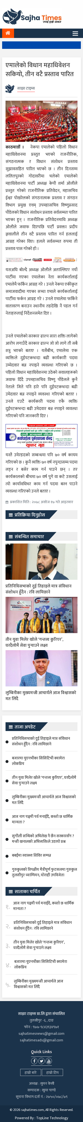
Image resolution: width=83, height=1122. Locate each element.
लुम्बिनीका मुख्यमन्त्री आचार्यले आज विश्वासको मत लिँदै (41, 695)
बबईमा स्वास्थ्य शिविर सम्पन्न (31, 855)
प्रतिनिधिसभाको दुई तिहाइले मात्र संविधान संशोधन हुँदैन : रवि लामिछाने (39, 589)
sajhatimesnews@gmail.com (41, 1033)
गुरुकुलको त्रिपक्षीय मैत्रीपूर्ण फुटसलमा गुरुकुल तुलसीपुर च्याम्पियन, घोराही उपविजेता (44, 872)
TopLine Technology (52, 1118)
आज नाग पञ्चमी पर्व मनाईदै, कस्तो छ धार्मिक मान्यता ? (42, 820)
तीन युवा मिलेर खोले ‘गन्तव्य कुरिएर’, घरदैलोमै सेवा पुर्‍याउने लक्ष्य (34, 642)
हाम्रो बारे (31, 1073)
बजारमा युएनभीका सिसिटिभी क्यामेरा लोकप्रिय (38, 761)
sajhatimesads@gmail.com (41, 1040)
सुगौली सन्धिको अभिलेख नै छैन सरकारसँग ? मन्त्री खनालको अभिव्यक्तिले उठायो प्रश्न (43, 839)
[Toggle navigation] (75, 33)
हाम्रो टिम (52, 1073)
